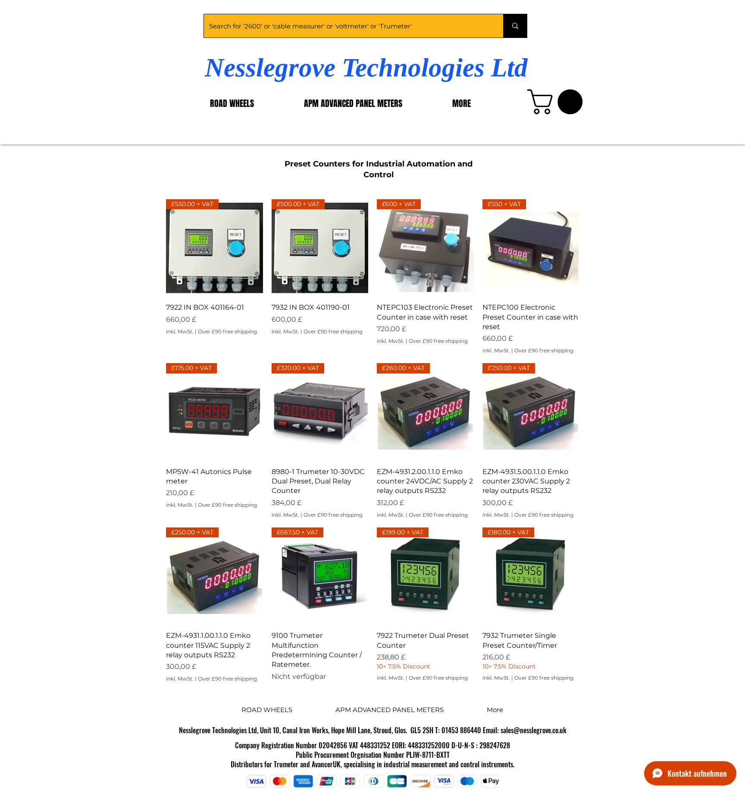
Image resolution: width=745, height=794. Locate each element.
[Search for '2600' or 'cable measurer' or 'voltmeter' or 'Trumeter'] (515, 26)
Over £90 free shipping (227, 331)
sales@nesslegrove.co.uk (534, 730)
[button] (557, 101)
